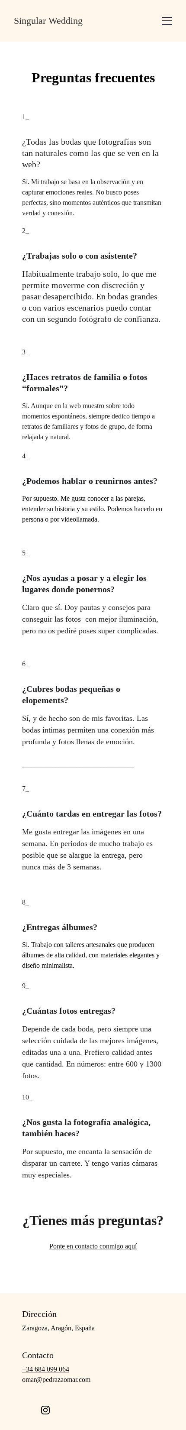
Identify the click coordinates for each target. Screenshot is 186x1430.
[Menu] (167, 21)
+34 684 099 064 (45, 1369)
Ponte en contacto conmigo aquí (93, 1246)
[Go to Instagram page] (45, 1410)
